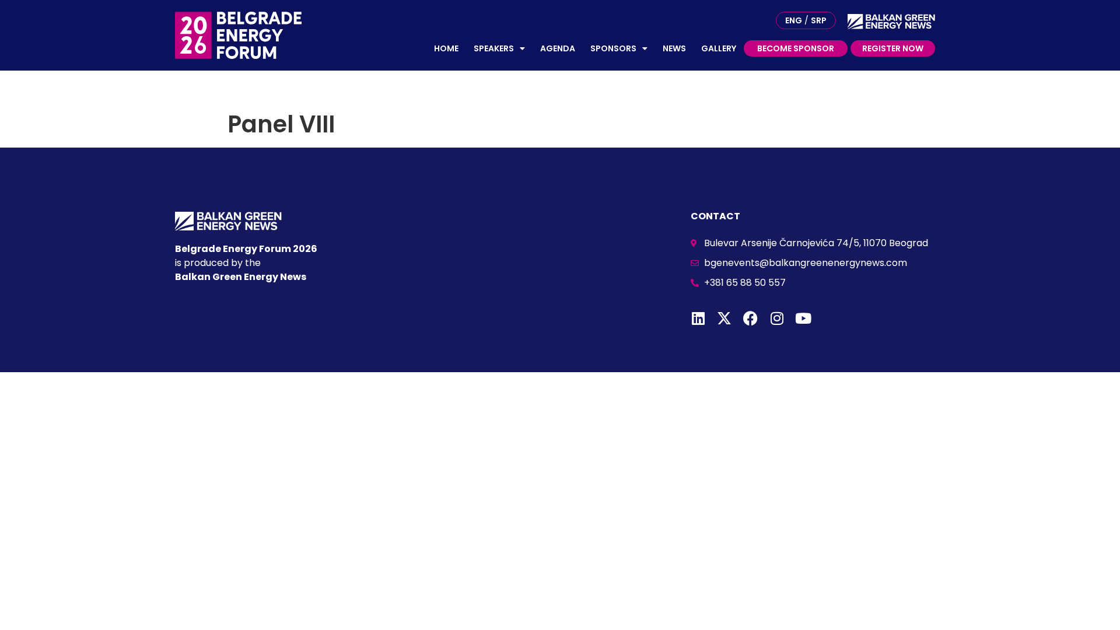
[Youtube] (803, 318)
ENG (793, 20)
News (674, 48)
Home (446, 48)
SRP (819, 20)
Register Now (892, 48)
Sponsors (613, 48)
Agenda (557, 48)
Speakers (494, 48)
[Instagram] (776, 318)
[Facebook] (750, 318)
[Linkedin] (698, 318)
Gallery (718, 48)
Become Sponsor (795, 48)
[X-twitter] (724, 318)
